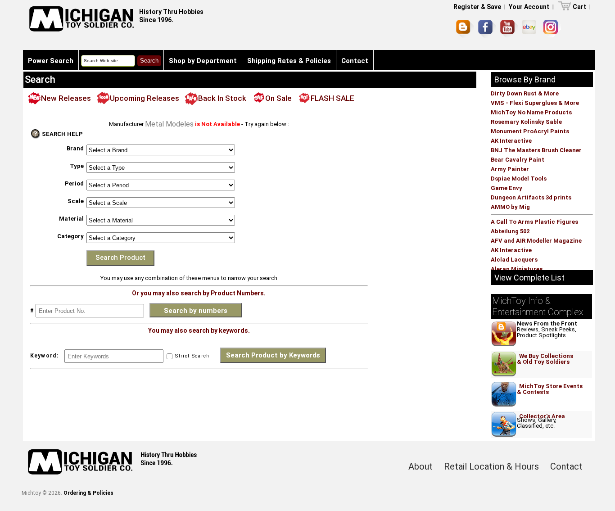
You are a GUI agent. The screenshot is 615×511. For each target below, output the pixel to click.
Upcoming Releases (144, 98)
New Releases (66, 98)
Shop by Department (203, 61)
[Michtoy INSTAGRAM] (552, 28)
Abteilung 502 (510, 231)
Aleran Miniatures (517, 269)
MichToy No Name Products (531, 112)
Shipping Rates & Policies (289, 61)
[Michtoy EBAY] (530, 28)
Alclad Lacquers (514, 259)
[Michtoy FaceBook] (487, 29)
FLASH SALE (332, 98)
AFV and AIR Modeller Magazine (536, 240)
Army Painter (510, 169)
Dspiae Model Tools (519, 178)
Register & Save (477, 6)
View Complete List (529, 277)
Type (77, 166)
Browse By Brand (525, 79)
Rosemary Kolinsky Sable (526, 121)
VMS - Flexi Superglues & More (535, 102)
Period (74, 183)
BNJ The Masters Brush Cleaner (536, 150)
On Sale (278, 98)
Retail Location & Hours (491, 466)
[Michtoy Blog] (465, 29)
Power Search (50, 61)
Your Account (529, 6)
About (420, 466)
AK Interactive (511, 140)
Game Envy (506, 188)
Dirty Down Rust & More (525, 93)
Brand (75, 148)
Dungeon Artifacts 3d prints (531, 197)
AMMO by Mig (510, 206)
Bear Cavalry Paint (517, 159)
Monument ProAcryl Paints (530, 131)
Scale (76, 201)
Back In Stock (222, 98)
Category (70, 236)
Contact (354, 61)
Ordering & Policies (88, 493)
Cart (579, 6)
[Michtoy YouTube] (509, 28)
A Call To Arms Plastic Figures (534, 221)
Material (71, 218)
